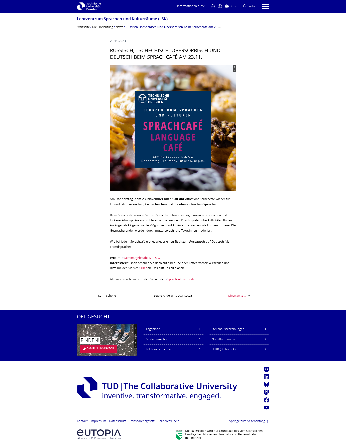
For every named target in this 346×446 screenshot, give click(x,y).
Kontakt (82, 421)
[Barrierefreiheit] (220, 6)
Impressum (98, 421)
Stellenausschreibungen (228, 329)
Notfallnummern (223, 339)
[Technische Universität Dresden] (89, 6)
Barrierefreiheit (168, 421)
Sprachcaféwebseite (181, 279)
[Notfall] (212, 6)
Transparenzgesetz (142, 421)
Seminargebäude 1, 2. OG (142, 258)
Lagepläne (153, 329)
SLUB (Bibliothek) (223, 349)
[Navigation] (265, 6)
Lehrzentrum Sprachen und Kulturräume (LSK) (122, 19)
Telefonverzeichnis (158, 349)
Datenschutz (117, 421)
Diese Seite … (237, 296)
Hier (144, 268)
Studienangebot (157, 339)
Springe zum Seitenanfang (247, 421)
